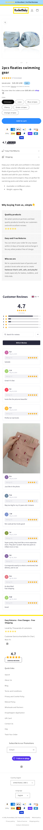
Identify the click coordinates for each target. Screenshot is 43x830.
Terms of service (22, 821)
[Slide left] (16, 62)
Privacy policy (10, 821)
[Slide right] (26, 62)
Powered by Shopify (24, 817)
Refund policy (36, 817)
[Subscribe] (33, 750)
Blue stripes (32, 102)
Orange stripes (10, 113)
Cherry (7, 107)
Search (7, 675)
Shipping (13, 86)
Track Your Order (11, 734)
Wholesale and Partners (14, 707)
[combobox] (37, 334)
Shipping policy (34, 821)
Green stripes (21, 107)
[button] (12, 78)
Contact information (22, 825)
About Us (8, 680)
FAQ (6, 729)
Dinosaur (8, 102)
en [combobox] (36, 297)
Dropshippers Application (15, 713)
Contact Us (9, 724)
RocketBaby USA (12, 817)
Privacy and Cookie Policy (14, 696)
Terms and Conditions (13, 691)
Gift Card (8, 718)
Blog (6, 686)
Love (20, 102)
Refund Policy (10, 702)
